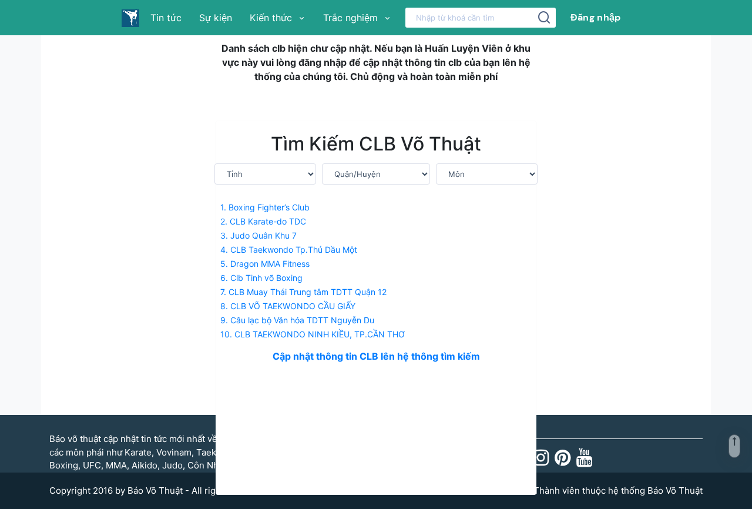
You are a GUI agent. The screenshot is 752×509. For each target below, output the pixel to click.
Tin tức (166, 18)
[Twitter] (518, 461)
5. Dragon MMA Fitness (265, 264)
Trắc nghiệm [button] (352, 18)
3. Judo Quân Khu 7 (258, 235)
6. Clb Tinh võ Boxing (261, 278)
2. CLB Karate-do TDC (263, 221)
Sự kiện (215, 18)
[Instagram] (541, 461)
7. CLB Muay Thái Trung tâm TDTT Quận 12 (303, 292)
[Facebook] (498, 461)
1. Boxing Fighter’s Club (265, 207)
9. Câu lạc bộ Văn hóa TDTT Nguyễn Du (297, 320)
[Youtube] (584, 461)
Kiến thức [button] (272, 18)
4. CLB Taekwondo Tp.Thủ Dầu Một (288, 249)
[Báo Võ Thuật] (130, 17)
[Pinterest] (562, 461)
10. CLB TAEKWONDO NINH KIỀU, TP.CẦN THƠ (312, 334)
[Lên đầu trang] (734, 446)
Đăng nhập (595, 17)
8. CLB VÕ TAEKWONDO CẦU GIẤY (287, 306)
